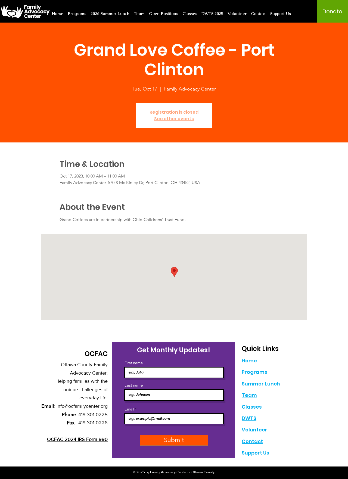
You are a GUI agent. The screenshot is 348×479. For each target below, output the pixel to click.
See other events (174, 119)
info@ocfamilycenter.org (82, 406)
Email (129, 409)
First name (134, 363)
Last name (134, 385)
